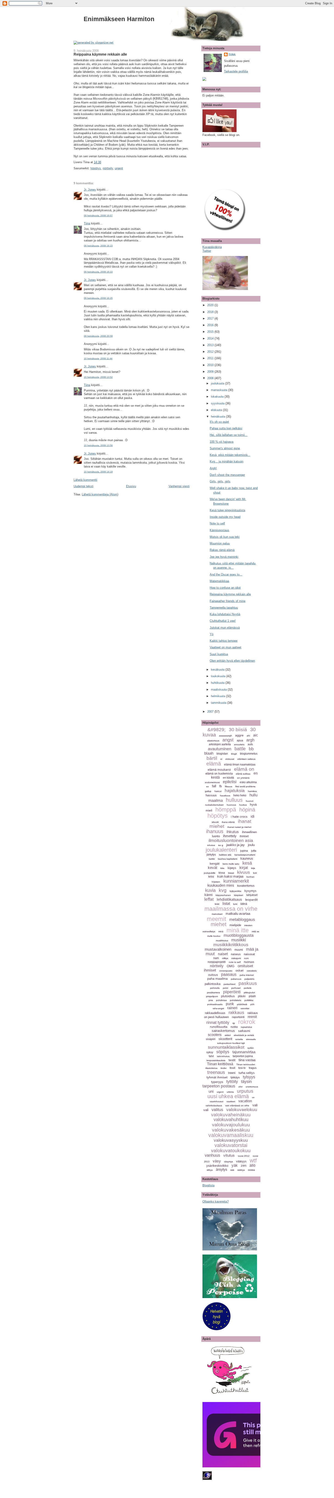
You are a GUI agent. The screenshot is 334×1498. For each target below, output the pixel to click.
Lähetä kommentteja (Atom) (100, 494)
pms (211, 1000)
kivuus (243, 872)
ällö (252, 1165)
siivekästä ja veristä (244, 1035)
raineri (232, 1008)
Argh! (213, 468)
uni (211, 1091)
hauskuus (225, 795)
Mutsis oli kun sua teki (224, 537)
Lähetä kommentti (85, 480)
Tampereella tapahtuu (224, 607)
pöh (252, 1004)
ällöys (210, 1170)
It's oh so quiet (219, 421)
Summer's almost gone (225, 448)
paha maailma (217, 978)
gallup (208, 791)
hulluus (234, 800)
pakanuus (236, 979)
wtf (253, 1160)
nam (216, 958)
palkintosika (212, 984)
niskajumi (236, 958)
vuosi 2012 (243, 1156)
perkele (248, 988)
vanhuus (212, 1155)
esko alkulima (248, 782)
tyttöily (232, 1081)
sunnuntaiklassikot (226, 1047)
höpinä (247, 810)
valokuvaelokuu (241, 1109)
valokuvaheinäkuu (231, 1114)
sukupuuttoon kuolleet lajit (231, 1043)
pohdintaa (221, 1000)
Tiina (87, 223)
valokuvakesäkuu (231, 1129)
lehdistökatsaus (229, 899)
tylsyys (249, 1077)
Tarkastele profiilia (236, 71)
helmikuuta (218, 696)
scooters (215, 1035)
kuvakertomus (245, 885)
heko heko (239, 795)
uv (253, 1097)
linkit (217, 904)
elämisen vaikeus (246, 759)
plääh (252, 996)
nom (246, 958)
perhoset (236, 988)
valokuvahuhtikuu (231, 1119)
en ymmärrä (243, 778)
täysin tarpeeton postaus (227, 1083)
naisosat (249, 954)
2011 (210, 358)
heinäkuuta (218, 416)
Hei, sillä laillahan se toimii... (228, 435)
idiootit (215, 822)
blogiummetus (248, 753)
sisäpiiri (210, 1039)
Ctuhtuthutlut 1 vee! (223, 620)
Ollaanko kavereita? (215, 1201)
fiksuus (228, 786)
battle (240, 748)
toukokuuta (218, 676)
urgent (119, 168)
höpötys (95, 168)
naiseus (236, 954)
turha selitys (247, 1073)
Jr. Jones (90, 189)
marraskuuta (219, 390)
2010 (210, 365)
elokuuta (217, 410)
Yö (211, 634)
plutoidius (228, 996)
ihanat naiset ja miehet (239, 827)
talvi (211, 1056)
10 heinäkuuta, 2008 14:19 (98, 471)
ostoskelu (252, 970)
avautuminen (219, 749)
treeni (231, 1073)
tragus (253, 1068)
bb (251, 748)
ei (221, 759)
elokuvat (229, 759)
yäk (235, 1165)
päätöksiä (242, 1004)
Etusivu (131, 486)
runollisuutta (218, 1026)
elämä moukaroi (219, 769)
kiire (222, 868)
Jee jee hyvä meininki (224, 556)
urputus (245, 1091)
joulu (251, 845)
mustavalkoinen (218, 949)
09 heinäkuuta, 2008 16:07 (98, 215)
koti (255, 873)
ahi (248, 735)
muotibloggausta (239, 935)
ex (207, 786)
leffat (209, 899)
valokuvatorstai (230, 1145)
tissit (232, 1068)
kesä (247, 863)
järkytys (211, 854)
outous (213, 975)
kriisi (211, 876)
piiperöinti (232, 992)
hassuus (211, 795)
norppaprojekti (217, 962)
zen (243, 1165)
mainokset (217, 914)
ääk (232, 1170)
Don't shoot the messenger (227, 475)
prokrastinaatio (215, 1004)
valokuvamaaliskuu (230, 1135)
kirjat (243, 868)
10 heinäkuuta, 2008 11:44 (98, 358)
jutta (253, 850)
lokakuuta (217, 396)
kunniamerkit (236, 880)
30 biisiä (238, 729)
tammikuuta (219, 702)
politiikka (248, 1000)
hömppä (225, 809)
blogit (234, 754)
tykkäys (235, 1077)
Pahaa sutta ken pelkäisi (226, 428)
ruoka (234, 1026)
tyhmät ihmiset (217, 1077)
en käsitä (228, 777)
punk (230, 1004)
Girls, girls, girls (220, 481)
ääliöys (241, 1170)
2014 (210, 338)
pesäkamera (213, 992)
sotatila (239, 1039)
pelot (225, 988)
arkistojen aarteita (220, 744)
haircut (218, 791)
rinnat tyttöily (217, 1022)
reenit (252, 1017)
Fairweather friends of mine (227, 601)
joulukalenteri (221, 850)
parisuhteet (229, 984)
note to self (235, 962)
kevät (212, 868)
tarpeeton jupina (243, 1056)
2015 (210, 331)
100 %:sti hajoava (221, 441)
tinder (224, 1068)
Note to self (217, 523)
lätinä (243, 903)
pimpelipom (212, 996)
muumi (238, 949)
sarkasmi (244, 1031)
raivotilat (245, 1008)
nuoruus (249, 962)
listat (226, 903)
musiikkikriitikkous (230, 944)
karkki (212, 859)
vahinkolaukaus (214, 1105)
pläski (242, 996)
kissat (231, 873)
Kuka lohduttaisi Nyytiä (225, 614)
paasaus (229, 974)
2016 (210, 325)
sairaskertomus (223, 1031)
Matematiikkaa (219, 581)
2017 (210, 318)
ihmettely (230, 836)
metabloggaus (242, 919)
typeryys (217, 1082)
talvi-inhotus (223, 1056)
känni (208, 895)
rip (233, 1023)
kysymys (250, 891)
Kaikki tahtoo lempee (223, 640)
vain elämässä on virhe (237, 1105)
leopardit (251, 899)
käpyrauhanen (223, 895)
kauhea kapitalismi (227, 859)
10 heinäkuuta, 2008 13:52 (98, 377)
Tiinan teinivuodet (245, 1064)
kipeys (232, 868)
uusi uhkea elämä (228, 1096)
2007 (210, 711)
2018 (210, 312)
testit (232, 1060)
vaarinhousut (216, 1101)
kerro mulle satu (231, 864)
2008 (210, 378)
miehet (218, 924)
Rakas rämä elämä (222, 550)
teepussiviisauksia (216, 1060)
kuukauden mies (220, 885)
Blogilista (208, 1185)
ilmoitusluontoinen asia (231, 840)
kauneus (246, 858)
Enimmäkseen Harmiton (119, 18)
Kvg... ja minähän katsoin (226, 461)
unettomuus (252, 1086)
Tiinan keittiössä (220, 1064)
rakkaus (236, 1012)
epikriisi (230, 782)
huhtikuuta (218, 682)
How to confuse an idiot (225, 587)
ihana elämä (228, 822)
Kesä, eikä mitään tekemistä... (230, 455)
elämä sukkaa (243, 773)
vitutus (229, 1155)
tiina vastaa (247, 1060)
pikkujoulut (249, 992)
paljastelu (249, 979)
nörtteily (108, 168)
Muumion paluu (220, 543)
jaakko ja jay (235, 845)
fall (214, 786)
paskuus (248, 983)
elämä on (244, 769)
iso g (220, 845)
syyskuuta (218, 403)
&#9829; (216, 729)
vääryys (241, 1161)
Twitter (206, 251)
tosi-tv (242, 1068)
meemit (216, 918)
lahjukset (251, 895)
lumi (235, 904)
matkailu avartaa (238, 913)
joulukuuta (218, 383)
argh (250, 740)
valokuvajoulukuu (231, 1124)
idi (252, 816)
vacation (245, 1101)
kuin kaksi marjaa (230, 876)
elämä (213, 763)
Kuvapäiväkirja (212, 247)
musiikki (238, 940)
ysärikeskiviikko (217, 1165)
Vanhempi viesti (179, 486)
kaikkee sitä (225, 855)
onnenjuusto (225, 970)
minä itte (238, 930)
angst (228, 739)
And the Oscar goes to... (226, 574)
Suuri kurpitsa (219, 654)
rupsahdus (246, 1027)
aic (255, 735)
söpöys (222, 1052)
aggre (239, 735)
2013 (210, 345)
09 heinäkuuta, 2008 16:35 (98, 298)
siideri (228, 1035)
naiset (223, 954)
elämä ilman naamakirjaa (239, 764)
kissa (222, 872)
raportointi (238, 1017)
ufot (240, 1086)
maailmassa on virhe (230, 908)
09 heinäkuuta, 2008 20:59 (98, 336)
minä (220, 931)
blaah (208, 753)
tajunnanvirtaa (243, 1052)
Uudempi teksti (83, 486)
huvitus (243, 805)
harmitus (252, 791)
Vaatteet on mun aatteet (225, 647)
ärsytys (221, 1169)
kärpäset (238, 895)
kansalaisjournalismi (244, 855)
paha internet (247, 975)
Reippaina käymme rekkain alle (100, 54)
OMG (230, 966)
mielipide (235, 925)
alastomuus (213, 740)
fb (220, 786)
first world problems (245, 786)
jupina (244, 850)
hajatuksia (235, 790)
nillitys (225, 958)
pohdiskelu (235, 1000)
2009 (210, 371)
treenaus (216, 1072)
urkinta (230, 1092)
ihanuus (214, 831)
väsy (217, 1161)
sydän (250, 1048)
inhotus (211, 845)
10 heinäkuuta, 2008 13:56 (98, 445)
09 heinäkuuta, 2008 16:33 (98, 272)
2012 (210, 351)
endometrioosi (212, 782)
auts (250, 744)
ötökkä (251, 1170)
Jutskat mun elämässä (225, 627)
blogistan (222, 753)
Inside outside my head (225, 517)
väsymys (228, 1161)
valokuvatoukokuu (231, 1150)
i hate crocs (239, 816)
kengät (214, 863)
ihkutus (233, 832)
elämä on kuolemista (219, 773)
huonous (231, 805)
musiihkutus (222, 940)
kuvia (210, 890)
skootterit (225, 1039)
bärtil (212, 758)
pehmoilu (215, 988)
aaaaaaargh (225, 735)
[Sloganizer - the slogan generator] (93, 42)
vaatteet (231, 1101)
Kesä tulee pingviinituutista (227, 510)
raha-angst (218, 1008)
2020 (210, 305)
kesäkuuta (218, 669)
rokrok (246, 1021)
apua (240, 740)
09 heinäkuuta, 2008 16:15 (98, 245)
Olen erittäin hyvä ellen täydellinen (232, 660)
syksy (209, 1052)
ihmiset (244, 836)
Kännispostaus (219, 530)
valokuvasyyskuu (231, 1140)
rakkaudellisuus (215, 1013)
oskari (240, 970)
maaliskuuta (219, 689)
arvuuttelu (239, 744)
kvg (223, 890)
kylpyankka (235, 891)
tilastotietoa (211, 1068)
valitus (217, 1109)
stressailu (251, 1039)
